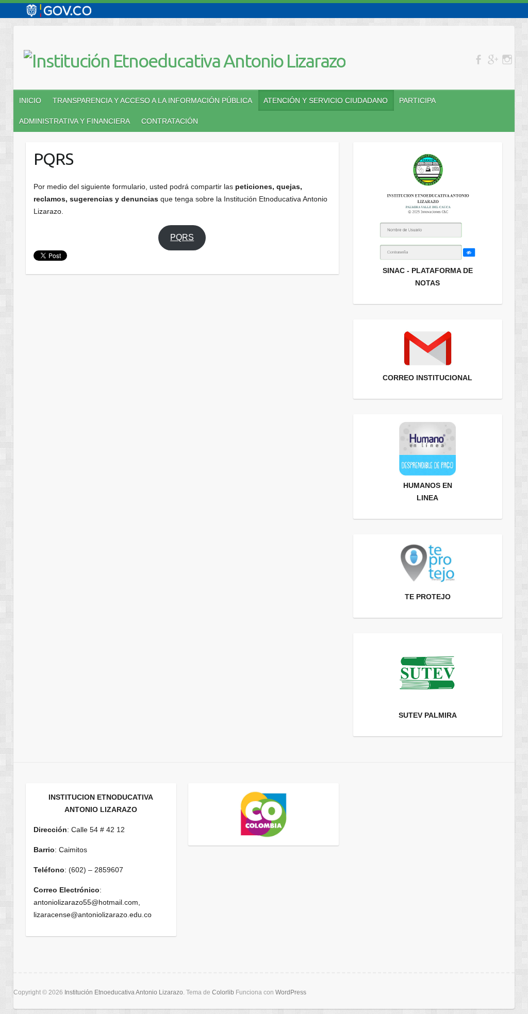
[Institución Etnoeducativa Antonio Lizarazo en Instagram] (507, 59)
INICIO (30, 100)
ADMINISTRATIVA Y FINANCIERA (74, 121)
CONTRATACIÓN (169, 121)
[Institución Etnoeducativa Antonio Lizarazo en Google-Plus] (493, 59)
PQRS (182, 237)
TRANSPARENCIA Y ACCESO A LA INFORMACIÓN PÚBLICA (152, 100)
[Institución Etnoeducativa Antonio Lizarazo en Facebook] (478, 59)
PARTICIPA (417, 100)
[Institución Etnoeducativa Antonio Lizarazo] (184, 61)
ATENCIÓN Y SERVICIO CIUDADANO (325, 100)
